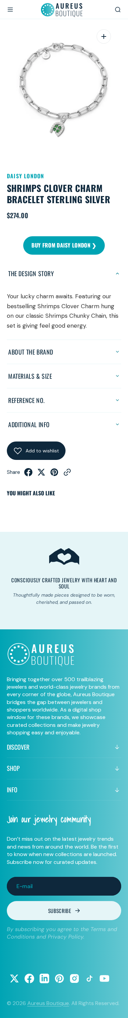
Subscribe (59, 910)
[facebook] (28, 474)
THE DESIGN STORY (31, 273)
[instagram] (74, 978)
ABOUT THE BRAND (30, 351)
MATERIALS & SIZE (30, 376)
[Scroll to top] (116, 1006)
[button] (10, 9)
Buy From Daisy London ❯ (63, 245)
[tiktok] (89, 978)
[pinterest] (54, 474)
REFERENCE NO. (26, 400)
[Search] (117, 9)
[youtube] (104, 978)
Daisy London (25, 176)
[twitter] (41, 474)
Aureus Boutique (48, 1003)
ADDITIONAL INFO (29, 424)
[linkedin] (44, 978)
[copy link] (67, 474)
